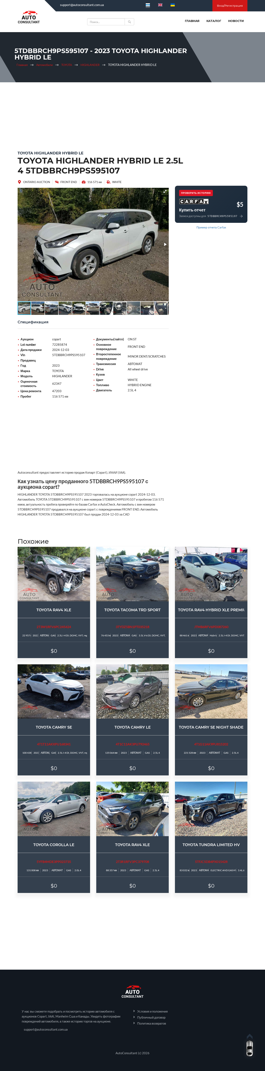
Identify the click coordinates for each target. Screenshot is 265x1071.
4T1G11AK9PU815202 (211, 744)
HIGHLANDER (90, 65)
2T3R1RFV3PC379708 (132, 862)
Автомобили (44, 65)
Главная (192, 21)
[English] (160, 5)
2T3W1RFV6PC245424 (54, 627)
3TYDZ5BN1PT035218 (132, 627)
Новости (236, 21)
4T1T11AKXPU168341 (54, 744)
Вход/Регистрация (230, 5)
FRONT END (68, 182)
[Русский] (148, 5)
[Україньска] (173, 5)
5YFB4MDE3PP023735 (54, 862)
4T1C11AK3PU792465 (132, 744)
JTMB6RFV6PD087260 (211, 627)
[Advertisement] (132, 115)
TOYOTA (66, 65)
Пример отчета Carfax (211, 227)
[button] (165, 191)
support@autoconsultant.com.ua (82, 5)
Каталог (213, 21)
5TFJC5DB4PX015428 (211, 862)
